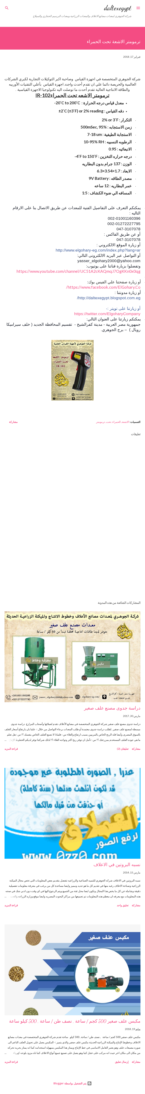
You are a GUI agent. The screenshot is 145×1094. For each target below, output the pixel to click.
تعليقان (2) (123, 748)
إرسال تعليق (122, 1061)
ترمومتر (100, 421)
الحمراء (116, 421)
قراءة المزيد (11, 748)
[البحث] (7, 7)
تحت (108, 421)
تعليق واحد (123, 905)
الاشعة (125, 421)
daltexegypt (117, 8)
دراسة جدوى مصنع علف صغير (112, 708)
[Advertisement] (72, 562)
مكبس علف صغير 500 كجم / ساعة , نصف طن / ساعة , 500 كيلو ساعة (74, 1021)
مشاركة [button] (13, 421)
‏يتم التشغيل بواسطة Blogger (70, 1083)
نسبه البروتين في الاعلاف (116, 864)
